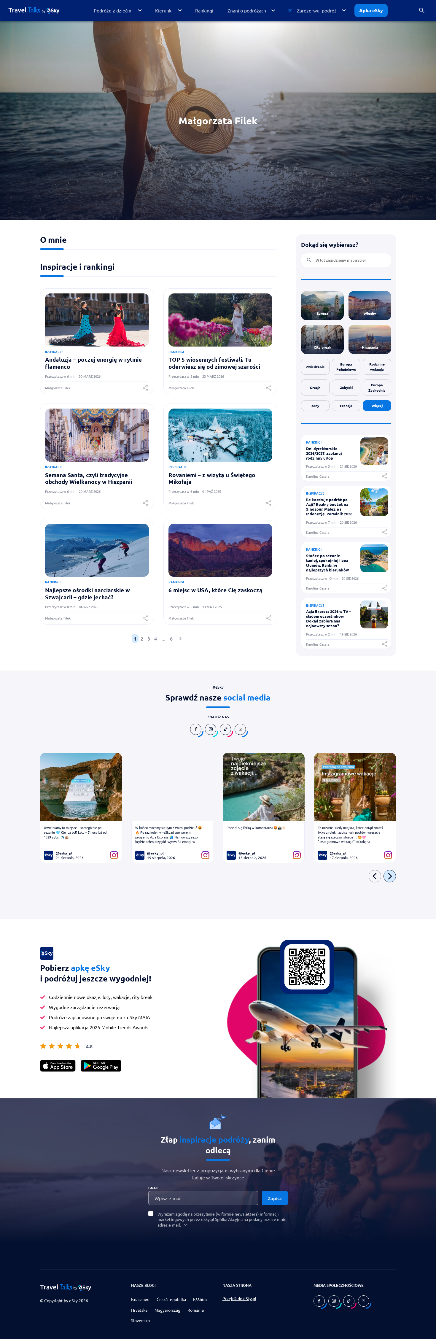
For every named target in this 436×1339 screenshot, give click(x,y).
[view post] (374, 463)
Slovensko (140, 1320)
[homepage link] (38, 10)
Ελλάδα (200, 1299)
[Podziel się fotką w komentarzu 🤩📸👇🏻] (264, 787)
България (140, 1299)
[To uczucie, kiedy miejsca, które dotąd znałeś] (355, 787)
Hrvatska (139, 1310)
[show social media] (195, 729)
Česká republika (171, 1299)
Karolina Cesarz (317, 476)
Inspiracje (54, 351)
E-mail (153, 1188)
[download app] (58, 1066)
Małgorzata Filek (58, 388)
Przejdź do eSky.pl (239, 1298)
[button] (117, 10)
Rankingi (176, 351)
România (195, 1310)
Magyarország (167, 1310)
